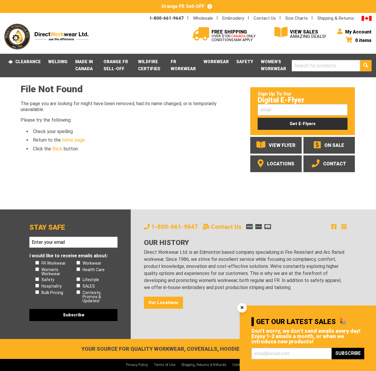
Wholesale (203, 18)
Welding (58, 61)
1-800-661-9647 (166, 18)
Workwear (216, 61)
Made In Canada (84, 65)
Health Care (94, 270)
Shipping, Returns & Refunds (203, 365)
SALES (89, 286)
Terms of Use (164, 365)
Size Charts (296, 18)
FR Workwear (183, 65)
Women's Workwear (273, 65)
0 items (363, 40)
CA (367, 18)
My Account (358, 32)
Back (57, 149)
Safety (244, 61)
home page (73, 140)
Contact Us (265, 18)
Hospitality (51, 286)
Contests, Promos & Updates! (92, 297)
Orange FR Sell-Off (115, 65)
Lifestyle (91, 280)
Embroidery (233, 18)
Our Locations (163, 302)
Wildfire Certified (149, 65)
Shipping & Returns (335, 18)
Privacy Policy (137, 365)
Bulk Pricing (52, 293)
